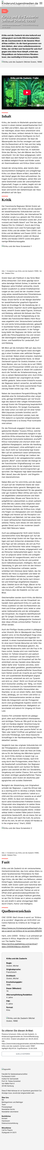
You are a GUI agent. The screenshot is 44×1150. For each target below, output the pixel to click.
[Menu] (40, 3)
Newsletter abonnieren (10, 1112)
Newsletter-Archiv (8, 1109)
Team (4, 1104)
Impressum (6, 1121)
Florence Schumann (12, 25)
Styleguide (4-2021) (9, 1132)
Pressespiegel (7, 1107)
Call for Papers (7, 1130)
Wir (3, 1100)
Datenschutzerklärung (10, 1123)
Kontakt (4, 1118)
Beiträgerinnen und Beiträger (12, 1102)
